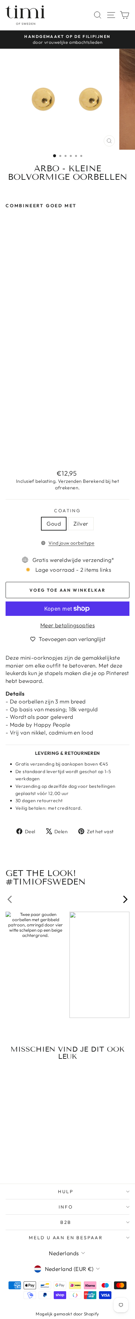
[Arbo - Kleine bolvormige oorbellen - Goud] (9, 449)
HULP (65, 1191)
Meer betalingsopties (67, 625)
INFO (66, 1207)
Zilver (80, 523)
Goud (54, 523)
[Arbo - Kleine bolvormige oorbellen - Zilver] (16, 449)
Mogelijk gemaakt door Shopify (67, 1313)
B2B (65, 1222)
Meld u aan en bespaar (66, 1238)
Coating (67, 511)
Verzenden (70, 481)
